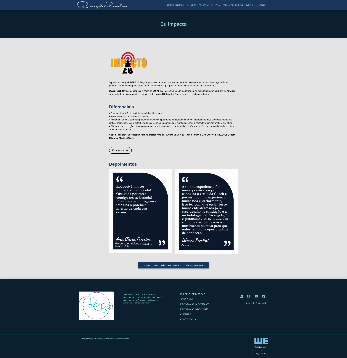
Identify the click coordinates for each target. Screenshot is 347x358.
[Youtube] (256, 296)
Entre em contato (120, 150)
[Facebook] (263, 296)
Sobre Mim (192, 5)
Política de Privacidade (256, 303)
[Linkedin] (241, 296)
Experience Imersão (176, 5)
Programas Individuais (233, 5)
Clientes (250, 5)
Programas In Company (209, 5)
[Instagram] (248, 296)
